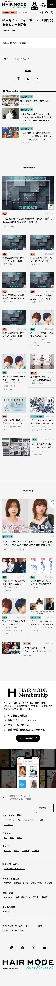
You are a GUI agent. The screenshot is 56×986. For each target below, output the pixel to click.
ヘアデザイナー (37, 416)
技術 (33, 329)
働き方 (33, 373)
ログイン (6, 912)
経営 (5, 213)
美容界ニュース (10, 30)
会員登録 (35, 8)
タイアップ (7, 536)
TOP (3, 797)
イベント (27, 643)
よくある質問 (8, 907)
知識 (34, 439)
